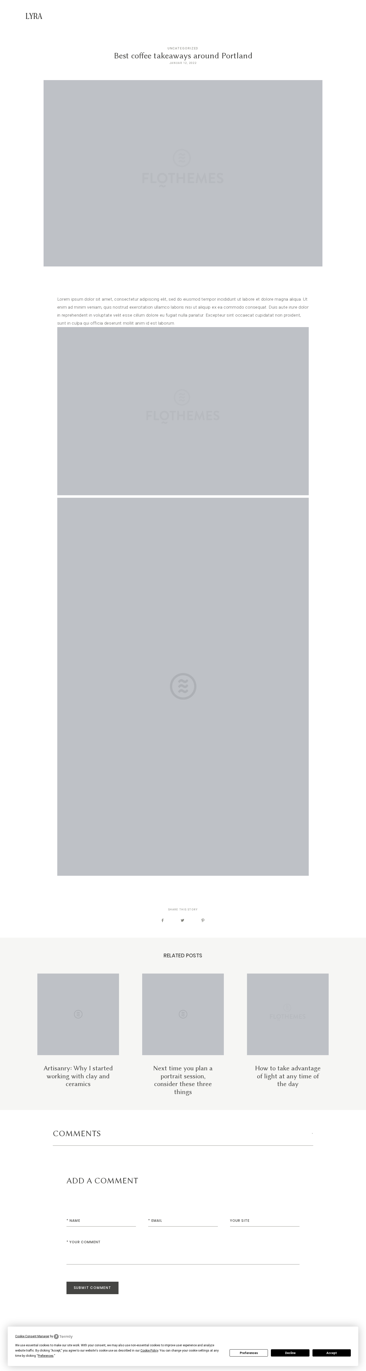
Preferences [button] (46, 1356)
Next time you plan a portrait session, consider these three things (183, 1035)
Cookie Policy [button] (149, 1350)
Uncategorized (183, 48)
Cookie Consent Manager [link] (32, 1336)
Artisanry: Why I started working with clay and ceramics (78, 1035)
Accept (331, 1353)
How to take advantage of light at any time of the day (287, 1035)
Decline (290, 1353)
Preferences (249, 1353)
